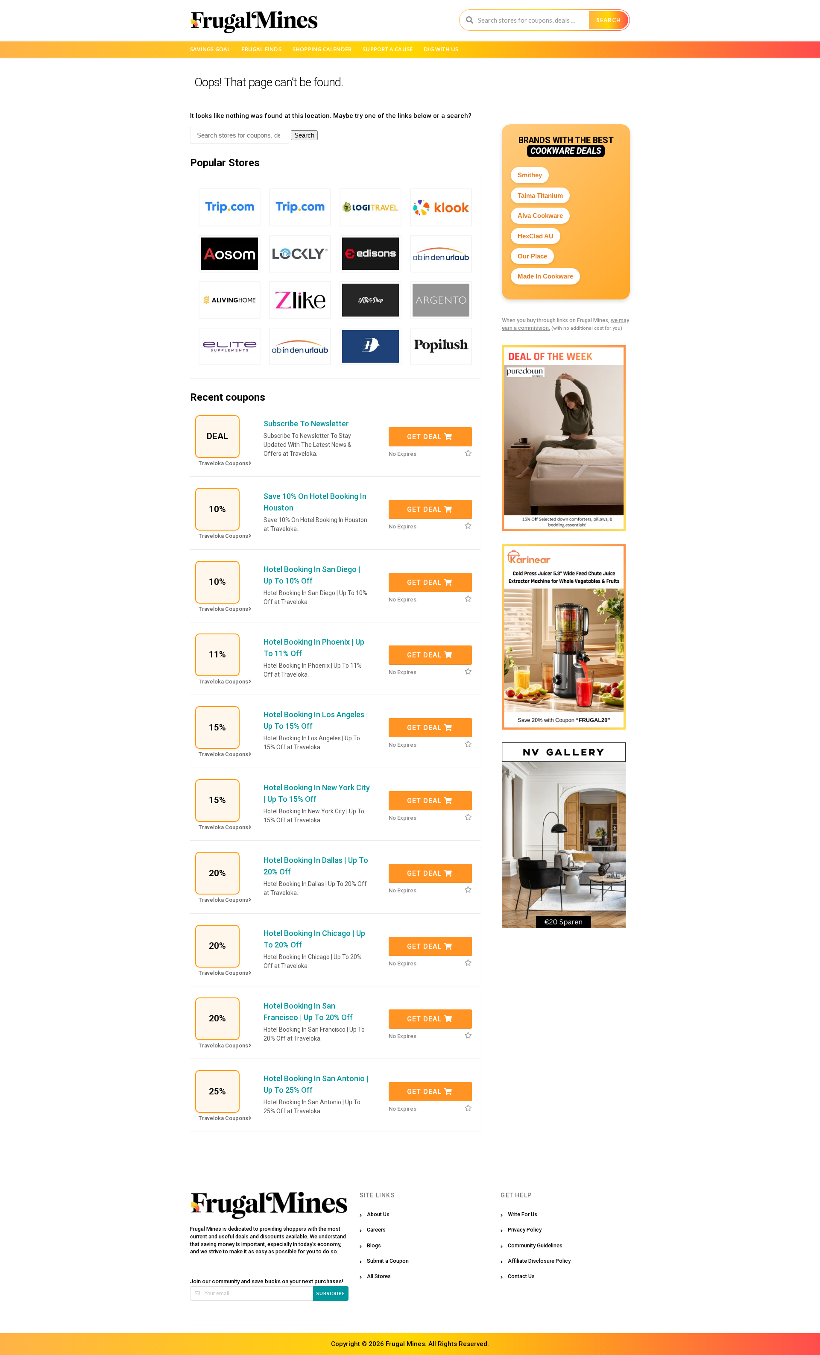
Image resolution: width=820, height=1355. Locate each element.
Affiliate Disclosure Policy (539, 1261)
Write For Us (522, 1214)
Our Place (532, 256)
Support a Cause (388, 49)
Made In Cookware (545, 276)
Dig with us (441, 49)
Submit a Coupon (388, 1261)
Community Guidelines (535, 1245)
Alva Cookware (540, 215)
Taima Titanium (540, 195)
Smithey (530, 175)
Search (608, 20)
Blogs (374, 1245)
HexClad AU (536, 236)
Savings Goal (210, 49)
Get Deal (425, 437)
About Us (378, 1214)
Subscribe (330, 1293)
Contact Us (521, 1276)
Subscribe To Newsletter (306, 423)
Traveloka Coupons (223, 463)
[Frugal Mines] (254, 22)
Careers (376, 1229)
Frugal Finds (261, 49)
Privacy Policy (525, 1229)
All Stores (379, 1276)
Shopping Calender (322, 49)
